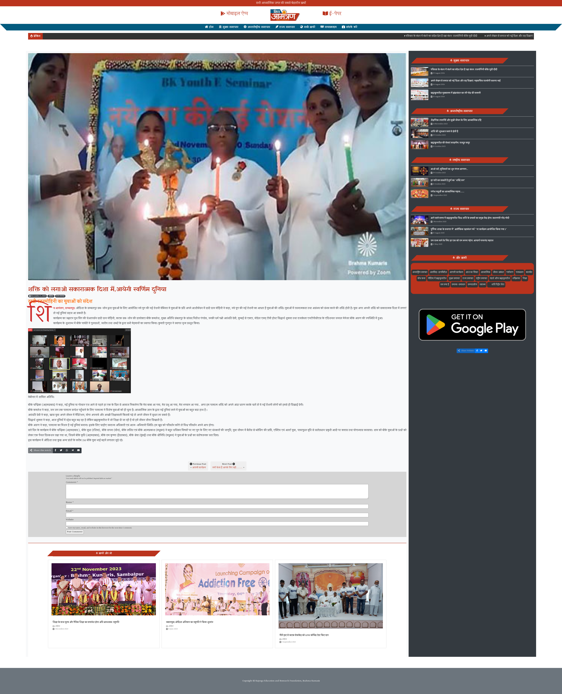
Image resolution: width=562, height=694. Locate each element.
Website (70, 519)
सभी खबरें (309, 27)
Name (70, 502)
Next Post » (228, 466)
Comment (72, 482)
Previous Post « (198, 466)
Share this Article (42, 450)
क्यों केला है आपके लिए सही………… (227, 468)
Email (69, 511)
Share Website (467, 350)
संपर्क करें (351, 27)
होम (211, 27)
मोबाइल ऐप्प (236, 14)
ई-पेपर (334, 14)
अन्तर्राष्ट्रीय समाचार (258, 27)
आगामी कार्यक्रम (199, 468)
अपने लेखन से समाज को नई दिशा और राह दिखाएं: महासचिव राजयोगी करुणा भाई (472, 36)
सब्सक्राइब (330, 27)
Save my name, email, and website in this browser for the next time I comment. (100, 528)
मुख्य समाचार (230, 27)
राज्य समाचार (286, 27)
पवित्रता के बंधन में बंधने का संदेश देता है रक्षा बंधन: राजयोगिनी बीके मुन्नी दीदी (390, 36)
